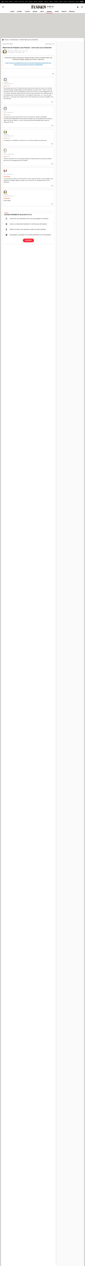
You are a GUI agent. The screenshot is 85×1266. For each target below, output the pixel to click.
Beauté (11, 1)
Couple (27, 11)
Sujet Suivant (49, 44)
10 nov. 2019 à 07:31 (8, 174)
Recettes (21, 1)
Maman (49, 11)
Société (56, 1)
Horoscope (71, 1)
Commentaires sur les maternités (29, 39)
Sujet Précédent (8, 44)
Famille (46, 1)
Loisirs (65, 1)
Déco (26, 1)
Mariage (40, 1)
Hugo (77, 1)
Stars (60, 1)
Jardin (30, 1)
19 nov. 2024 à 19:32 (8, 112)
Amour (35, 1)
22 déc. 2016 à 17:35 (8, 196)
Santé (51, 1)
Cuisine (16, 1)
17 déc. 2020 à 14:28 (8, 154)
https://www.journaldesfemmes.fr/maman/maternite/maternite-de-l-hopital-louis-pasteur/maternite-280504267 (28, 64)
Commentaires (14, 39)
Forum (82, 1)
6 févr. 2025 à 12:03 (19, 52)
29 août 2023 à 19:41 (8, 136)
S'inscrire (28, 240)
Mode (6, 1)
